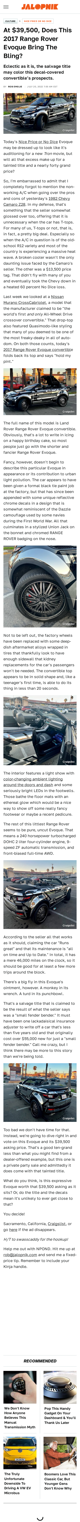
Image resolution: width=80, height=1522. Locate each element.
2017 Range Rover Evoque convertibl (37, 349)
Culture (10, 21)
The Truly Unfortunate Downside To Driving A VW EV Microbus (17, 1483)
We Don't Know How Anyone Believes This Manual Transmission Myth (19, 1417)
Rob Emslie (15, 86)
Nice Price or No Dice (37, 21)
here (13, 1229)
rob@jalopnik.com (20, 1255)
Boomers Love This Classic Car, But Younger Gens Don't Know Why (60, 1481)
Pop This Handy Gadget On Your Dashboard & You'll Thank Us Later (60, 1416)
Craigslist (57, 1223)
